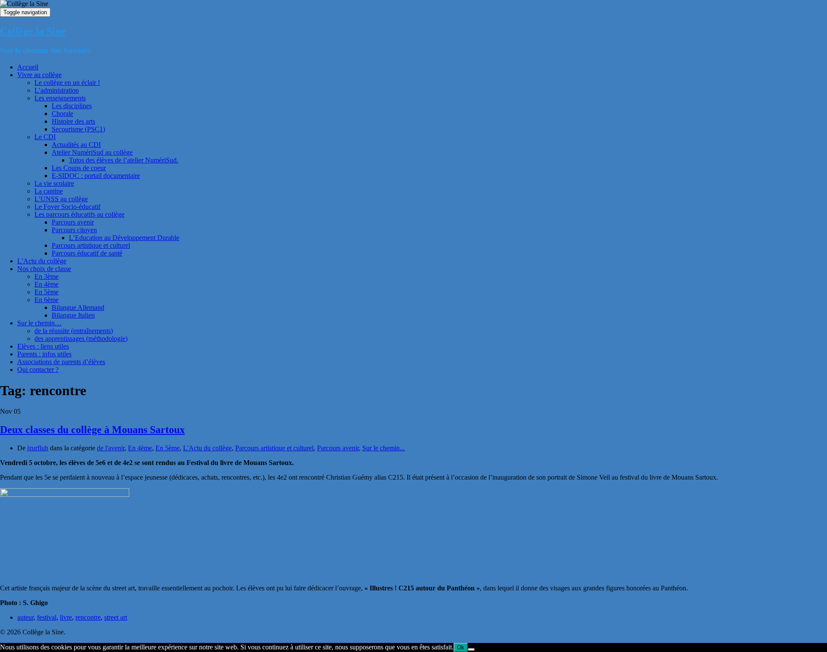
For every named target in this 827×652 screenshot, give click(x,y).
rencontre (88, 617)
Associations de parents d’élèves (61, 361)
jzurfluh (37, 448)
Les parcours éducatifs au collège (79, 214)
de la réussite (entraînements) (73, 330)
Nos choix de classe (44, 268)
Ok (460, 647)
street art (115, 617)
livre (66, 617)
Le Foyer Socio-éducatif (67, 206)
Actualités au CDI (76, 144)
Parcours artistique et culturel (91, 245)
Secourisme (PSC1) (78, 129)
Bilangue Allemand (78, 307)
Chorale (62, 113)
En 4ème (46, 284)
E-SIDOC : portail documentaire (96, 175)
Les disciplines (72, 105)
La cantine (48, 191)
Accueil (27, 67)
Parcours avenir (73, 222)
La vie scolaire (54, 183)
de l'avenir (110, 448)
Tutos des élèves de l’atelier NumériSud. (123, 160)
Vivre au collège (39, 74)
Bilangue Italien (73, 315)
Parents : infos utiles (44, 354)
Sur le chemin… (39, 323)
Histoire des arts (73, 121)
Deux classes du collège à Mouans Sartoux (92, 429)
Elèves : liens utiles (43, 346)
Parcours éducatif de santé (87, 253)
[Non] (471, 649)
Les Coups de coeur (79, 168)
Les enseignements (60, 98)
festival (46, 617)
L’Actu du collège (41, 261)
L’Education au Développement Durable (124, 237)
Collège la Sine (32, 31)
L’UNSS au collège (61, 199)
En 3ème (46, 276)
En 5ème (46, 292)
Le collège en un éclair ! (67, 82)
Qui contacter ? (38, 369)
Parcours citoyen (74, 230)
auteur (25, 617)
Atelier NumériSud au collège (92, 152)
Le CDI (45, 136)
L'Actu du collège (207, 448)
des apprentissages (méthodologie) (80, 338)
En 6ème (46, 299)
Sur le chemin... (383, 448)
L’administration (56, 90)
